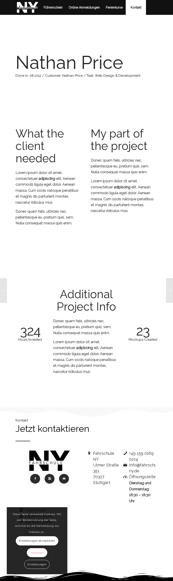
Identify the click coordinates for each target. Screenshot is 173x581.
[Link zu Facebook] (23, 22)
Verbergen (37, 552)
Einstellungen (36, 564)
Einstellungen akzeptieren (37, 540)
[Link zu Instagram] (17, 22)
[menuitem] (28, 7)
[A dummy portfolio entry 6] (3, 290)
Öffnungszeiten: (144, 476)
